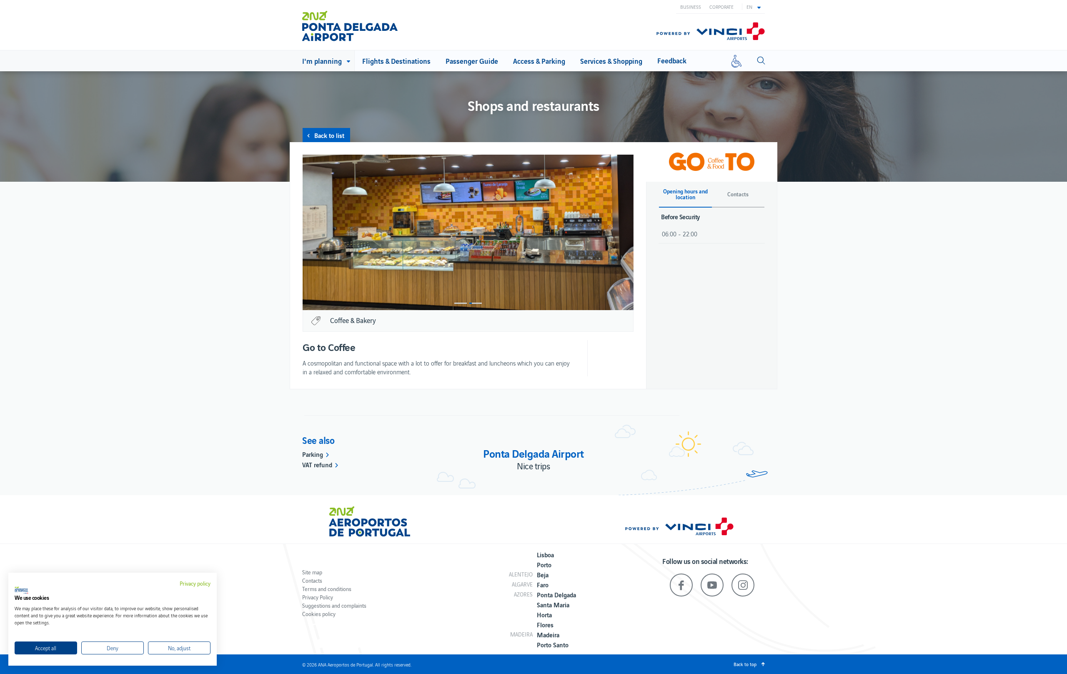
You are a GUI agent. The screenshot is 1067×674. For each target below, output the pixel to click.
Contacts (312, 580)
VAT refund (317, 464)
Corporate (721, 6)
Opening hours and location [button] (685, 194)
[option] (468, 232)
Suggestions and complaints (334, 605)
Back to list (329, 135)
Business (690, 6)
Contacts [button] (738, 194)
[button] (753, 6)
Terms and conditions (326, 589)
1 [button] (460, 303)
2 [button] (475, 303)
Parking (312, 454)
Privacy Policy (317, 597)
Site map (312, 572)
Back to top (745, 664)
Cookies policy (319, 614)
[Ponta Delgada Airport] (350, 26)
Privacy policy (195, 583)
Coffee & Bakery (353, 320)
